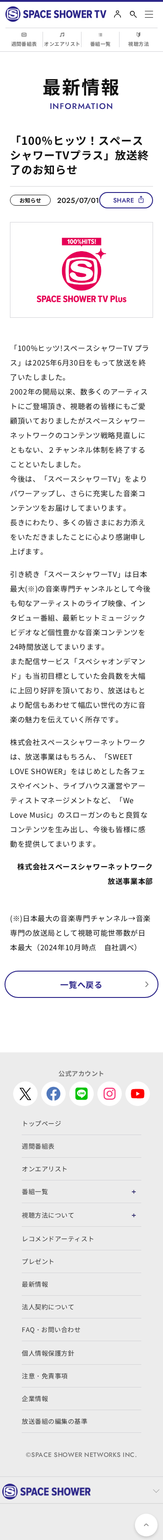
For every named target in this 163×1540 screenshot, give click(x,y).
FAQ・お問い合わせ (51, 1329)
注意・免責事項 (45, 1375)
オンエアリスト (62, 43)
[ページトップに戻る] (146, 1525)
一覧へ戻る (81, 984)
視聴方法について (48, 1214)
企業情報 (35, 1398)
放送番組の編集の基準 (55, 1421)
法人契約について (48, 1306)
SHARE (123, 200)
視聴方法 (138, 43)
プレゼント (38, 1261)
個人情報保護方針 (48, 1352)
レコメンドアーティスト (58, 1238)
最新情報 (35, 1283)
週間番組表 (24, 43)
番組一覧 (100, 43)
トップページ (41, 1123)
